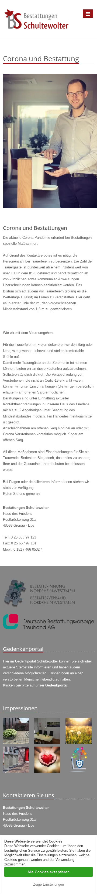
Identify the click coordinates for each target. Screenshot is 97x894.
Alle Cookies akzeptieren (48, 872)
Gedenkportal (56, 685)
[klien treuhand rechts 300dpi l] (48, 621)
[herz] (48, 760)
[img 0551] (17, 731)
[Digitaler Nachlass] (79, 760)
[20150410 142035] (17, 760)
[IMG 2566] (48, 145)
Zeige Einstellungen (48, 884)
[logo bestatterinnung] (48, 593)
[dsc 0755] (48, 731)
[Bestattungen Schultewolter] (36, 19)
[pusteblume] (79, 731)
